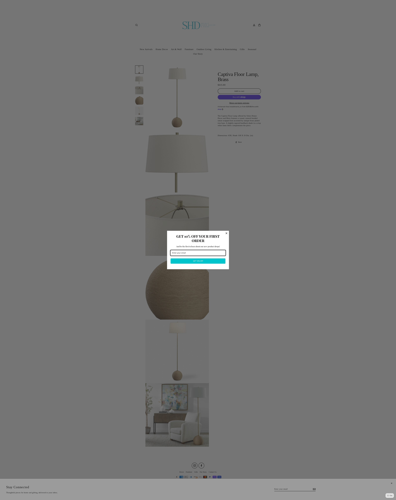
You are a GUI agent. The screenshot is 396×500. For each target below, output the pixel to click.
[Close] (226, 233)
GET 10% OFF (198, 261)
